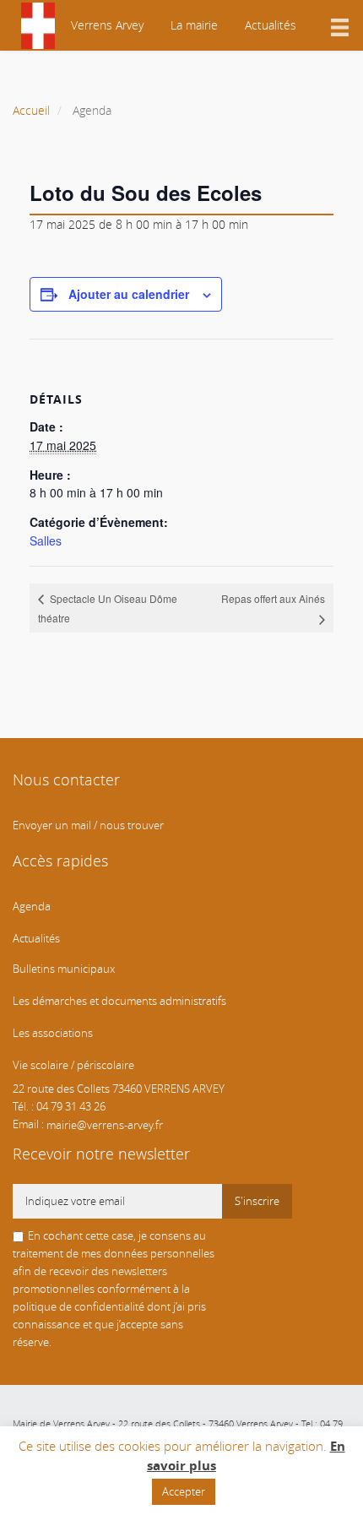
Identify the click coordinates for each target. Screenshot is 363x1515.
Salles (46, 540)
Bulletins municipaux (64, 969)
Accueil (31, 110)
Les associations (53, 1033)
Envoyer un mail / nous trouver (88, 825)
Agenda (32, 906)
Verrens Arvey (106, 25)
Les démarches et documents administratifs (119, 1001)
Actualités (270, 25)
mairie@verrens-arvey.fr (104, 1124)
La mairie (194, 25)
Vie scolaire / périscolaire (73, 1065)
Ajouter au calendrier (128, 293)
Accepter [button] (183, 1491)
